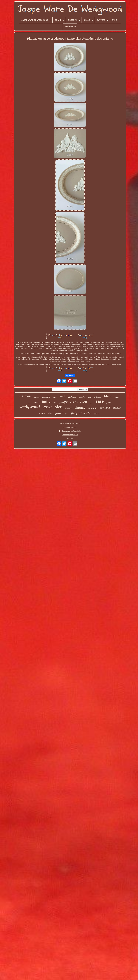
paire (29, 403)
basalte (36, 402)
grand (58, 413)
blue (66, 414)
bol (44, 402)
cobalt (117, 397)
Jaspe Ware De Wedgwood (70, 423)
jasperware (81, 412)
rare (100, 401)
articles (74, 402)
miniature (72, 397)
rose (91, 403)
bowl (90, 397)
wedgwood (29, 406)
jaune (109, 402)
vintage (80, 407)
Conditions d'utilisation (70, 435)
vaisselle (97, 397)
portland (105, 407)
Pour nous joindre (70, 427)
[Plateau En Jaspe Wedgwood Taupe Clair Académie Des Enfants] (69, 57)
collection (36, 397)
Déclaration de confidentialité (70, 431)
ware (54, 397)
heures (25, 396)
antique (46, 397)
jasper (68, 407)
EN (68, 439)
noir (84, 401)
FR (72, 439)
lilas (50, 413)
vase (47, 406)
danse (42, 413)
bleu (58, 406)
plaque (117, 407)
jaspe (63, 401)
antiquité (92, 407)
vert (62, 396)
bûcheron (97, 414)
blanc (108, 396)
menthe (82, 397)
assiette (53, 402)
